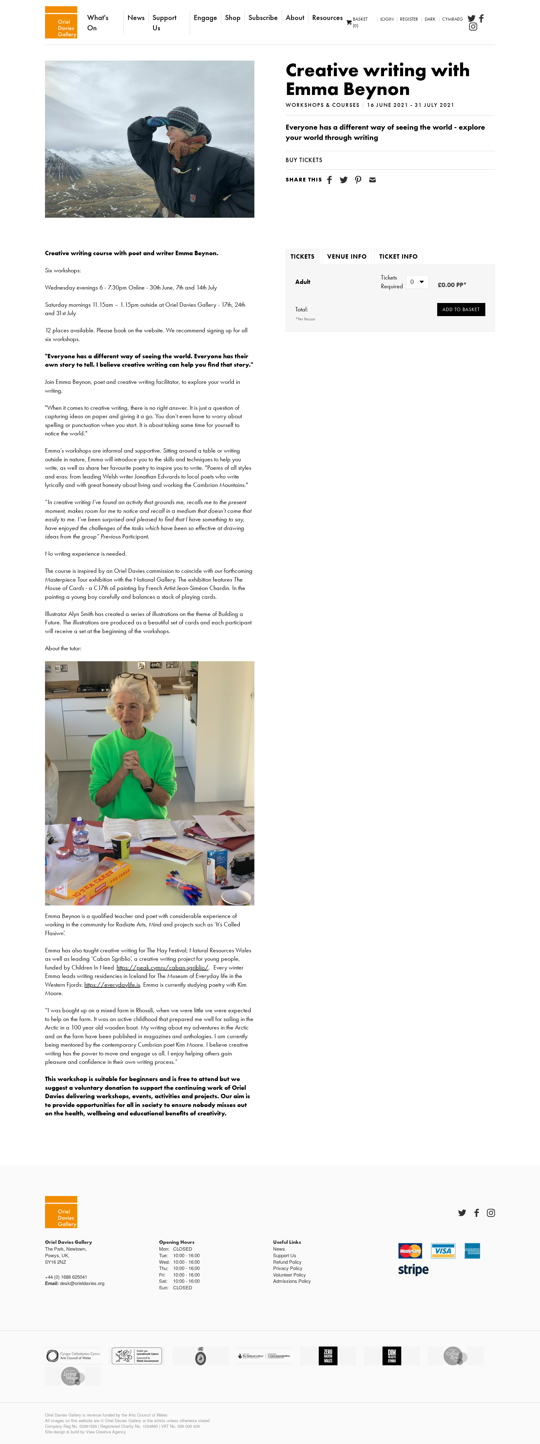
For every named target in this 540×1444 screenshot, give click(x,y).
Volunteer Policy (289, 1274)
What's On (97, 22)
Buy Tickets (304, 160)
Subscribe (263, 17)
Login (386, 19)
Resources (327, 17)
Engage (205, 17)
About (295, 17)
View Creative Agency (106, 1432)
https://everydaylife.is (112, 984)
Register (409, 19)
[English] (61, 22)
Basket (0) (360, 22)
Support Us (164, 22)
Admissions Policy (292, 1281)
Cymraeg (452, 19)
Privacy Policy (287, 1268)
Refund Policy (287, 1261)
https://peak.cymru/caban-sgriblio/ (162, 967)
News (136, 17)
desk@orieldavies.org (82, 1283)
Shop (233, 17)
